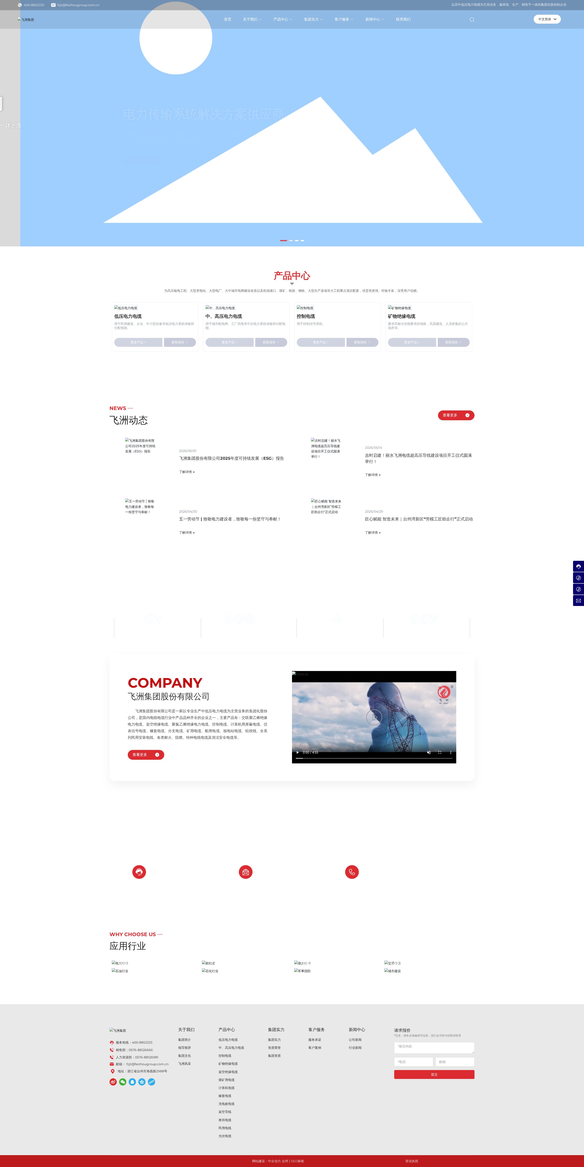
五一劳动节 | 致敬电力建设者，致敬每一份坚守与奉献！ (230, 519)
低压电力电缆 (128, 316)
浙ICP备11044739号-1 (451, 1161)
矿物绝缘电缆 (401, 316)
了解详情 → (187, 472)
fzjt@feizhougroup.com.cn (77, 5)
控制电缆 (306, 316)
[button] (282, 240)
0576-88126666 (390, 875)
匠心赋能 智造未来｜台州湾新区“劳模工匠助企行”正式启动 (419, 519)
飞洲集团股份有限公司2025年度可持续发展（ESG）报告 (231, 458)
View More (129, 151)
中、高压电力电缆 (224, 316)
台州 (285, 1161)
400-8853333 (33, 5)
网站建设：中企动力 (266, 1161)
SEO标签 (297, 1161)
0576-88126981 (146, 1057)
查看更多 (450, 415)
